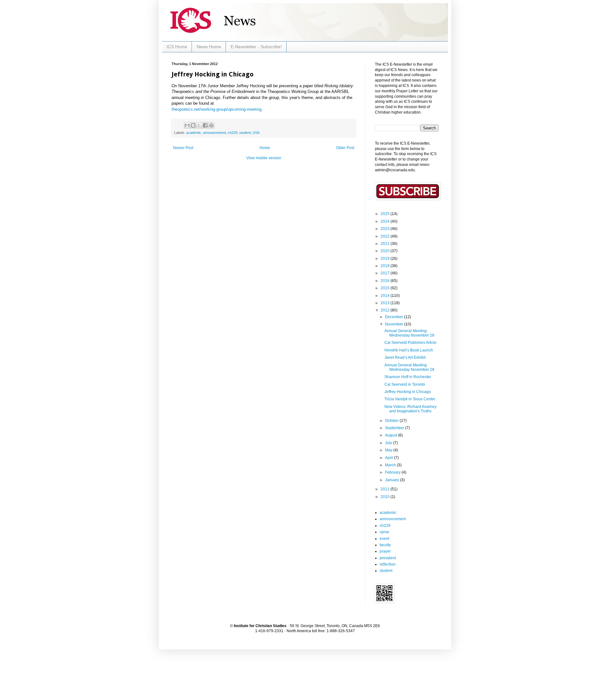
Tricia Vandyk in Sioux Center (409, 399)
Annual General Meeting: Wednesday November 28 (409, 333)
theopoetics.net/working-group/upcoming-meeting (216, 109)
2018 (385, 266)
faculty (385, 545)
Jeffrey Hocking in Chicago (407, 392)
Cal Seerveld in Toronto (404, 384)
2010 (385, 497)
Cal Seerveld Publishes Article (410, 342)
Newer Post (183, 148)
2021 (385, 243)
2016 (385, 281)
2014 (385, 295)
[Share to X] (199, 125)
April (389, 457)
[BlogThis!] (193, 125)
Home (265, 148)
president (388, 558)
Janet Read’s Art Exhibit (404, 357)
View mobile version (263, 158)
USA (256, 132)
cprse (384, 532)
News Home (209, 46)
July (389, 443)
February (393, 472)
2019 (385, 258)
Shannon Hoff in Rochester (407, 377)
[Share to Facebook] (205, 125)
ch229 (232, 132)
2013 (385, 303)
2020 (385, 251)
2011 (385, 489)
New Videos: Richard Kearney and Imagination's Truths (410, 408)
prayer (385, 551)
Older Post (345, 148)
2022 (385, 236)
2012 (385, 310)
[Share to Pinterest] (211, 125)
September (395, 428)
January (392, 480)
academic (193, 132)
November (394, 324)
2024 (385, 221)
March (391, 465)
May (389, 450)
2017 (385, 273)
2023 (385, 228)
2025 (385, 214)
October (392, 420)
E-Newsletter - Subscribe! (256, 46)
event (384, 538)
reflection (388, 564)
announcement (214, 132)
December (394, 317)
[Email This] (187, 125)
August (391, 435)
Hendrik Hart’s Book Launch (408, 350)
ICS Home (176, 46)
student (245, 132)
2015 (385, 288)
